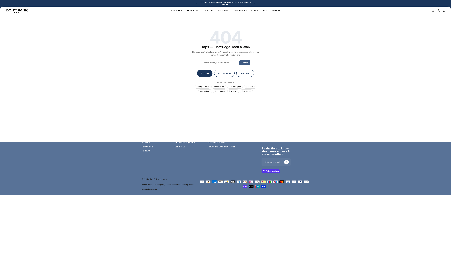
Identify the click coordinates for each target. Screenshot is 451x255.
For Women (147, 146)
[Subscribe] (286, 162)
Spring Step (250, 87)
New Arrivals (147, 138)
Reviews (145, 150)
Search (245, 63)
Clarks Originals (235, 87)
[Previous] (196, 3)
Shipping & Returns (184, 138)
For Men (145, 142)
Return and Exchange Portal (221, 146)
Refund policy (146, 185)
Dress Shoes (220, 91)
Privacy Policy (215, 138)
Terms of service (173, 185)
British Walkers (218, 87)
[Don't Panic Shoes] (276, 134)
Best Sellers (246, 91)
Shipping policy (187, 185)
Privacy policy (159, 185)
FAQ (177, 134)
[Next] (254, 3)
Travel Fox (233, 91)
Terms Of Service (216, 142)
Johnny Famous (202, 87)
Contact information (149, 189)
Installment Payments (185, 142)
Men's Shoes (205, 91)
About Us (212, 134)
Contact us (180, 146)
